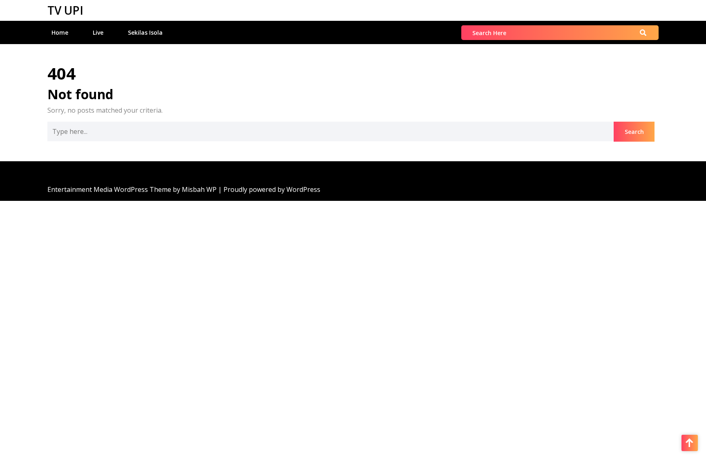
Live (98, 32)
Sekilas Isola (145, 32)
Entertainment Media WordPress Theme (110, 189)
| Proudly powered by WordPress (269, 189)
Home (59, 32)
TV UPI (65, 10)
